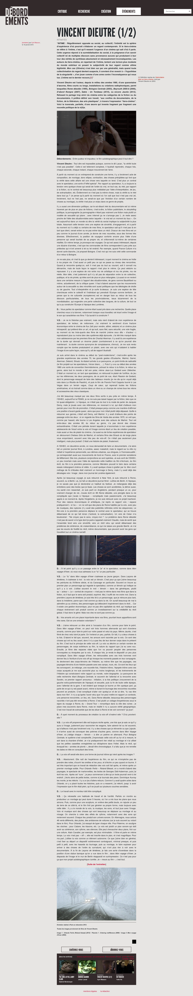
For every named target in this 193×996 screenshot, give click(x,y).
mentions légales (90, 991)
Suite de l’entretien (97, 864)
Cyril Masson (35, 42)
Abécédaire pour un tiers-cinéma (151, 78)
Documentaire (111, 957)
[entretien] (25, 42)
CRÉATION (106, 11)
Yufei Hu (120, 977)
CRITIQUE (62, 11)
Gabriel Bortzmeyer (66, 978)
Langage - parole (128, 959)
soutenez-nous (76, 949)
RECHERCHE (84, 11)
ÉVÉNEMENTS (128, 11)
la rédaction (105, 991)
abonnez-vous (116, 949)
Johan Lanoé (83, 977)
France (130, 957)
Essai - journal (122, 957)
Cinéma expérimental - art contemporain (91, 957)
